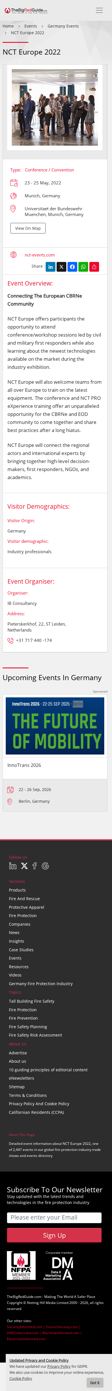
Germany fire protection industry (41, 983)
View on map (28, 228)
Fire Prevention (23, 1018)
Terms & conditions (28, 1095)
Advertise (18, 1053)
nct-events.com (40, 255)
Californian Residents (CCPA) (36, 1112)
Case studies (21, 949)
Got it (95, 1382)
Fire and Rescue (24, 898)
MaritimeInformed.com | (62, 1332)
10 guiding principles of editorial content (48, 1069)
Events (15, 958)
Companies (19, 924)
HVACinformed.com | (24, 1332)
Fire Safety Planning (28, 1026)
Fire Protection (23, 915)
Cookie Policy (20, 1378)
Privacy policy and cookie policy (39, 1103)
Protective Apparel (26, 907)
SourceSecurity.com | (63, 1326)
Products (17, 890)
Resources (19, 966)
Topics (15, 992)
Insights (16, 941)
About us (17, 1061)
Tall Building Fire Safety (31, 1001)
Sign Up (54, 1235)
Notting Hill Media (41, 1302)
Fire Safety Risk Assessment (35, 1035)
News (14, 932)
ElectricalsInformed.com (26, 1338)
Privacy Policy (59, 1366)
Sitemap (17, 1086)
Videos (15, 975)
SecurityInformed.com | (26, 1326)
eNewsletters (21, 1078)
